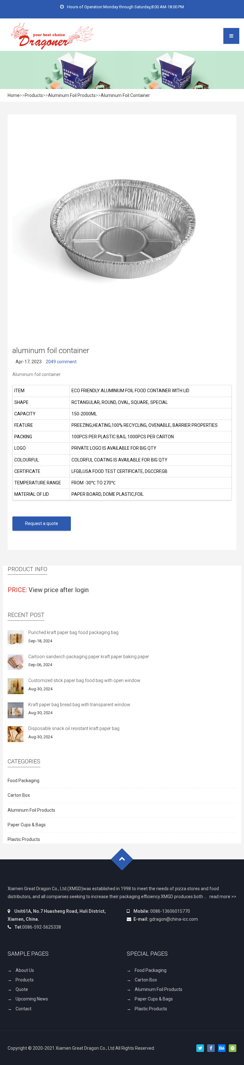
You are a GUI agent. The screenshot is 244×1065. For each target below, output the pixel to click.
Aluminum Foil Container (125, 95)
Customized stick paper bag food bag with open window (84, 680)
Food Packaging (23, 780)
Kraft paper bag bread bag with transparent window (79, 704)
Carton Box (19, 795)
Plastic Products (24, 839)
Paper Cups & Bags (27, 824)
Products (34, 95)
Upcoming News (32, 998)
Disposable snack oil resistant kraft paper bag (73, 728)
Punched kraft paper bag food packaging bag (73, 632)
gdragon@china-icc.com (173, 919)
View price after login (59, 590)
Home (14, 95)
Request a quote (41, 523)
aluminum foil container (50, 350)
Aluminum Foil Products (72, 95)
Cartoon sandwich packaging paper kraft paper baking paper (88, 656)
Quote (22, 989)
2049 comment (61, 361)
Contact (23, 1008)
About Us (25, 970)
